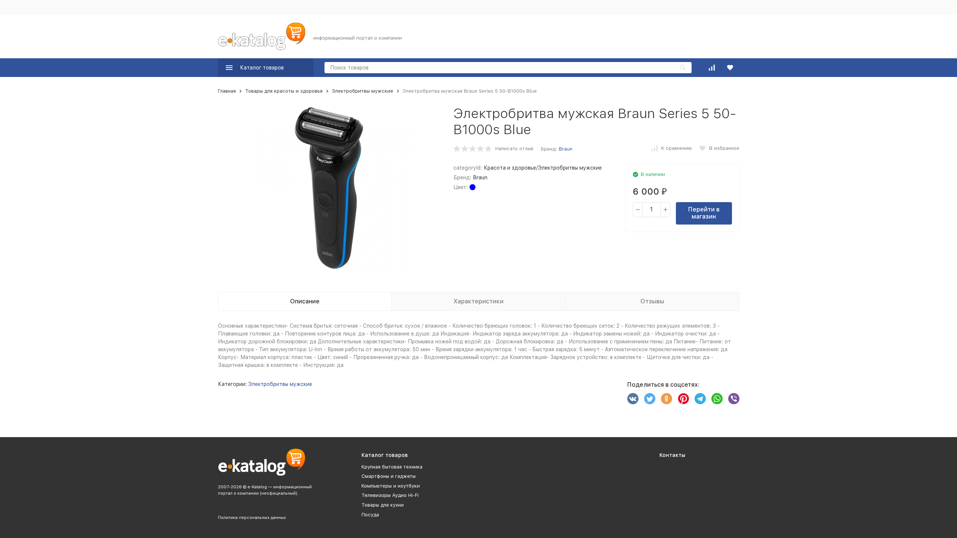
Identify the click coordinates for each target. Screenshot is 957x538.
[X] (649, 398)
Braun (565, 149)
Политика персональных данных (252, 517)
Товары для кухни (382, 505)
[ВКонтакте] (632, 398)
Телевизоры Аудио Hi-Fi (390, 495)
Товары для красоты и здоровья (284, 91)
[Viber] (733, 398)
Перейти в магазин (704, 213)
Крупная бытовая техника (391, 467)
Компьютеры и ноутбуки (390, 486)
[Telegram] (700, 398)
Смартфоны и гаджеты (388, 476)
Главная (227, 91)
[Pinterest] (683, 398)
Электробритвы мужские (362, 91)
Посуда (370, 514)
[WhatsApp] (717, 398)
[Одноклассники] (666, 398)
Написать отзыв (514, 148)
